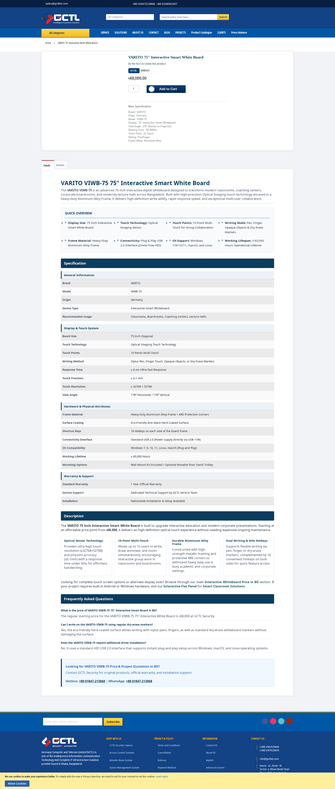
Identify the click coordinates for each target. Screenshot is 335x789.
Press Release (239, 32)
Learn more (162, 776)
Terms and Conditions (169, 745)
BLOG (167, 32)
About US (211, 752)
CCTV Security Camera (121, 745)
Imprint (209, 760)
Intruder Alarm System (121, 760)
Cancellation (164, 752)
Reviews (60, 165)
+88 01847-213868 (92, 681)
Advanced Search (215, 767)
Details (47, 165)
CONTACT (154, 32)
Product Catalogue (201, 32)
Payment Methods (167, 767)
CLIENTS (221, 32)
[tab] (47, 164)
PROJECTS (180, 32)
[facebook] (264, 4)
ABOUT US (137, 32)
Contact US (212, 745)
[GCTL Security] (70, 18)
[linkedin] (272, 4)
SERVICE (105, 32)
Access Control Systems (122, 752)
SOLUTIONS (121, 32)
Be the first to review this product (147, 63)
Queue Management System (124, 767)
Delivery (162, 760)
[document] (168, 781)
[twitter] (281, 4)
